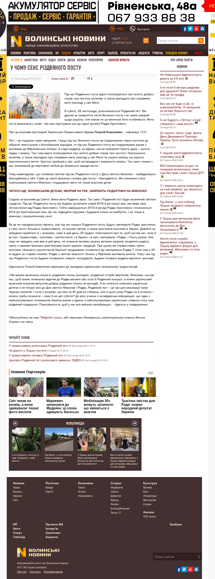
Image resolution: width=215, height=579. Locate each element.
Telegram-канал (51, 317)
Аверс (198, 53)
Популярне (96, 60)
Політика (30, 53)
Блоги (62, 60)
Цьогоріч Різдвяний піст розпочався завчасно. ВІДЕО (45, 360)
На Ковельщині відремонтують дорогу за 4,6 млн (181, 76)
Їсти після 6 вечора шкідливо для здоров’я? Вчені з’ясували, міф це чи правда (181, 90)
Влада (49, 487)
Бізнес (82, 491)
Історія (147, 504)
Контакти (35, 571)
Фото (43, 60)
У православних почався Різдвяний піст (36, 355)
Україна (17, 495)
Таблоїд (113, 53)
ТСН (143, 132)
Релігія (115, 504)
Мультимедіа (75, 423)
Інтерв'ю (16, 60)
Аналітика (31, 60)
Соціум (116, 483)
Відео (52, 60)
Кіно (145, 491)
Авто (91, 53)
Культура (79, 53)
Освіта (114, 491)
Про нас (22, 571)
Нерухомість (85, 495)
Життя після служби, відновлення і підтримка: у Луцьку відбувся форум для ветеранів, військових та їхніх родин (180, 245)
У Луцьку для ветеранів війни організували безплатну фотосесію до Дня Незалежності (180, 223)
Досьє (71, 60)
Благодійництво (120, 508)
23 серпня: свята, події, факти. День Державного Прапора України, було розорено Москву (181, 136)
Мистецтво (149, 500)
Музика (147, 487)
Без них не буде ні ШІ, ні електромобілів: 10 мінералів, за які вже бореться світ (180, 107)
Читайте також (19, 337)
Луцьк (16, 487)
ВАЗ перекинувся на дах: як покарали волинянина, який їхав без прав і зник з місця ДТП (182, 169)
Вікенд (114, 500)
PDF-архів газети (182, 60)
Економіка (45, 53)
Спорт (101, 53)
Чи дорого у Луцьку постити (28, 350)
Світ (15, 500)
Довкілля (116, 495)
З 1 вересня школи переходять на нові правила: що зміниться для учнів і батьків (181, 189)
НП (57, 53)
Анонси (82, 60)
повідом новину (177, 53)
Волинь (17, 491)
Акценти (143, 53)
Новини (16, 53)
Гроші (81, 487)
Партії (49, 491)
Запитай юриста (118, 60)
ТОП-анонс (149, 516)
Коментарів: (59, 78)
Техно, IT (116, 512)
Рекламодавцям (53, 571)
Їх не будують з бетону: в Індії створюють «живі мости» (180, 122)
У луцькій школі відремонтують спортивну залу (181, 155)
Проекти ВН (128, 53)
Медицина (117, 487)
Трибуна (157, 53)
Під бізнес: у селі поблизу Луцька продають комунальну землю (180, 205)
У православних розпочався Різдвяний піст (38, 345)
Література (150, 495)
